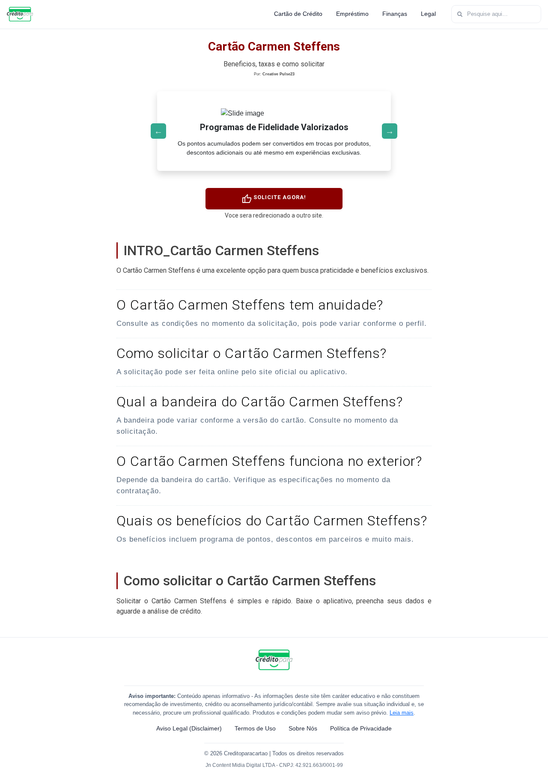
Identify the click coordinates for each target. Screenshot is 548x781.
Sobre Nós (303, 728)
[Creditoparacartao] (20, 14)
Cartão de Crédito (298, 13)
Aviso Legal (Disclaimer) (189, 728)
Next (389, 131)
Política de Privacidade (361, 728)
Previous (158, 131)
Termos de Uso (255, 728)
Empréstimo (352, 13)
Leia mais (402, 712)
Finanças (394, 13)
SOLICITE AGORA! (273, 199)
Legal (428, 13)
